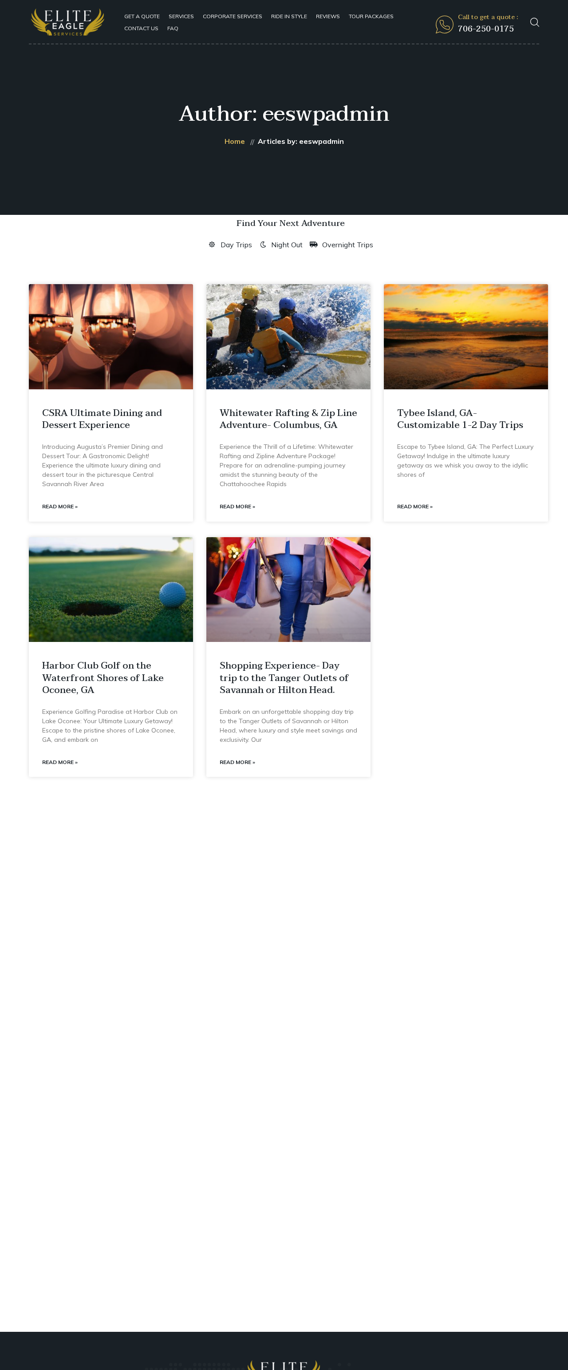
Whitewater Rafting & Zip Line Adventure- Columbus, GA (288, 419)
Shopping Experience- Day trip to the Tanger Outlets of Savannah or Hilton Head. (284, 677)
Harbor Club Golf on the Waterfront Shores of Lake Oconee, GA (103, 677)
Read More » (60, 506)
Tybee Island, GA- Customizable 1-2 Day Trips (460, 419)
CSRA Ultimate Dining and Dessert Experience (102, 419)
